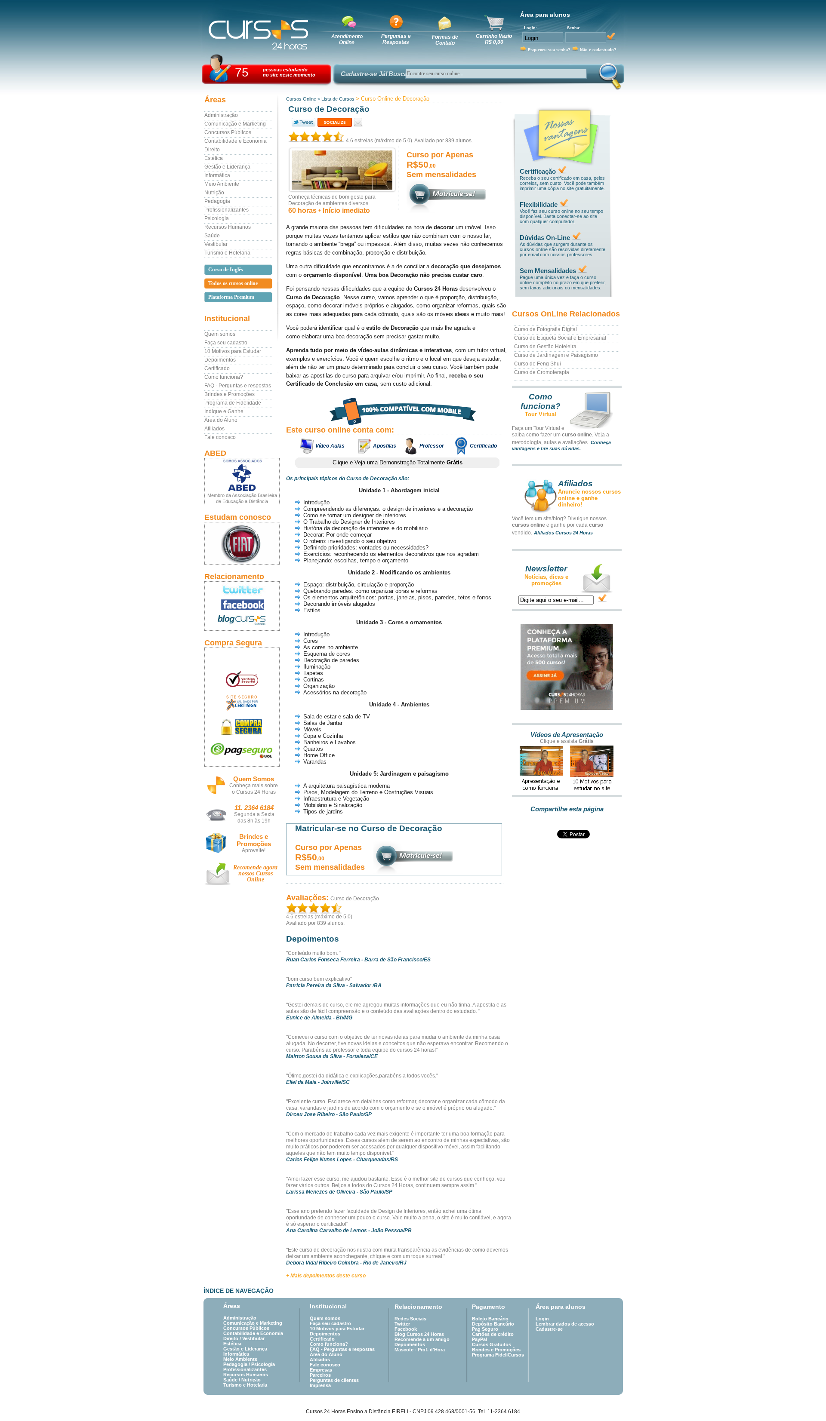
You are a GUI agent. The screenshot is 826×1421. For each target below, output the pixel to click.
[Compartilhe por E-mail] (358, 122)
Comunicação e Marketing (235, 124)
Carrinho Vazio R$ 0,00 (494, 39)
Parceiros (320, 1375)
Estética (213, 158)
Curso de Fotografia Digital (545, 329)
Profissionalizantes (226, 210)
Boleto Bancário (490, 1318)
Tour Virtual (540, 414)
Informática (217, 175)
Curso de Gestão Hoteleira (545, 347)
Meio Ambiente (221, 184)
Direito (212, 150)
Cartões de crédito (493, 1334)
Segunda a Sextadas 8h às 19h (254, 817)
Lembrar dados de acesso (565, 1323)
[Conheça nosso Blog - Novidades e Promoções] (242, 621)
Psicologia (216, 218)
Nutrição (214, 193)
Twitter (402, 1323)
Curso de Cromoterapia (541, 372)
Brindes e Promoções (229, 394)
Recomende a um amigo (422, 1339)
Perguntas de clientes (334, 1380)
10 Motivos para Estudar (232, 351)
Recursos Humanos (227, 227)
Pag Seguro (485, 1329)
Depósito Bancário (493, 1323)
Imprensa (320, 1385)
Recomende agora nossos (255, 873)
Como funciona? (223, 377)
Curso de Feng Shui (537, 364)
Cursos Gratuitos (491, 1344)
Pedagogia (217, 201)
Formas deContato (445, 40)
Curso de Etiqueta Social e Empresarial (560, 338)
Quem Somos (253, 779)
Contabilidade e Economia (235, 141)
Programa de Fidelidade (232, 403)
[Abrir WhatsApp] (804, 1399)
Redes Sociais (410, 1318)
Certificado (217, 368)
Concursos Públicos (227, 132)
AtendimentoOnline (347, 40)
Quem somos (219, 334)
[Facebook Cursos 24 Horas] (242, 605)
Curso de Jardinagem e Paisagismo (556, 355)
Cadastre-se (549, 1329)
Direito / (232, 1338)
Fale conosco (220, 437)
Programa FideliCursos (498, 1354)
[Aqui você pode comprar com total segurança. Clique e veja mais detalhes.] (242, 727)
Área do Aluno (220, 420)
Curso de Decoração (354, 899)
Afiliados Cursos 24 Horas (563, 532)
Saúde (212, 236)
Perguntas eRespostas (396, 39)
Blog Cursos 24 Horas (419, 1334)
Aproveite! (253, 850)
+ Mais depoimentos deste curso (326, 1276)
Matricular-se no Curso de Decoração (368, 828)
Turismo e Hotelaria (227, 253)
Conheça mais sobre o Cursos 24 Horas (253, 789)
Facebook (406, 1329)
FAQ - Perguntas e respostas (237, 386)
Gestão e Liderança (227, 167)
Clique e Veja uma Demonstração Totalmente (397, 462)
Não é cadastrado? (598, 50)
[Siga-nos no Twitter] (242, 589)
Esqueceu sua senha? (549, 50)
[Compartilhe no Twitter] (303, 122)
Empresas (321, 1369)
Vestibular (216, 244)
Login (542, 1318)
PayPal (479, 1339)
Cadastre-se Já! (364, 73)
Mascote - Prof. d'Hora (420, 1349)
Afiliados (214, 429)
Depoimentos (220, 360)
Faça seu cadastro (225, 343)
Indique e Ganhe (223, 411)
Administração (221, 115)
